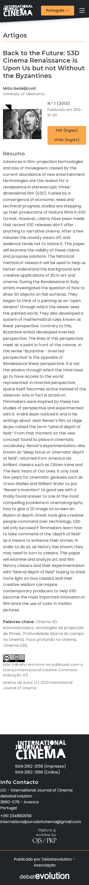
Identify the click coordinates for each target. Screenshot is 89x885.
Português (60, 10)
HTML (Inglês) (66, 139)
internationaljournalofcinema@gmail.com (40, 822)
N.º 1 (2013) (58, 103)
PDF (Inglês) (67, 130)
